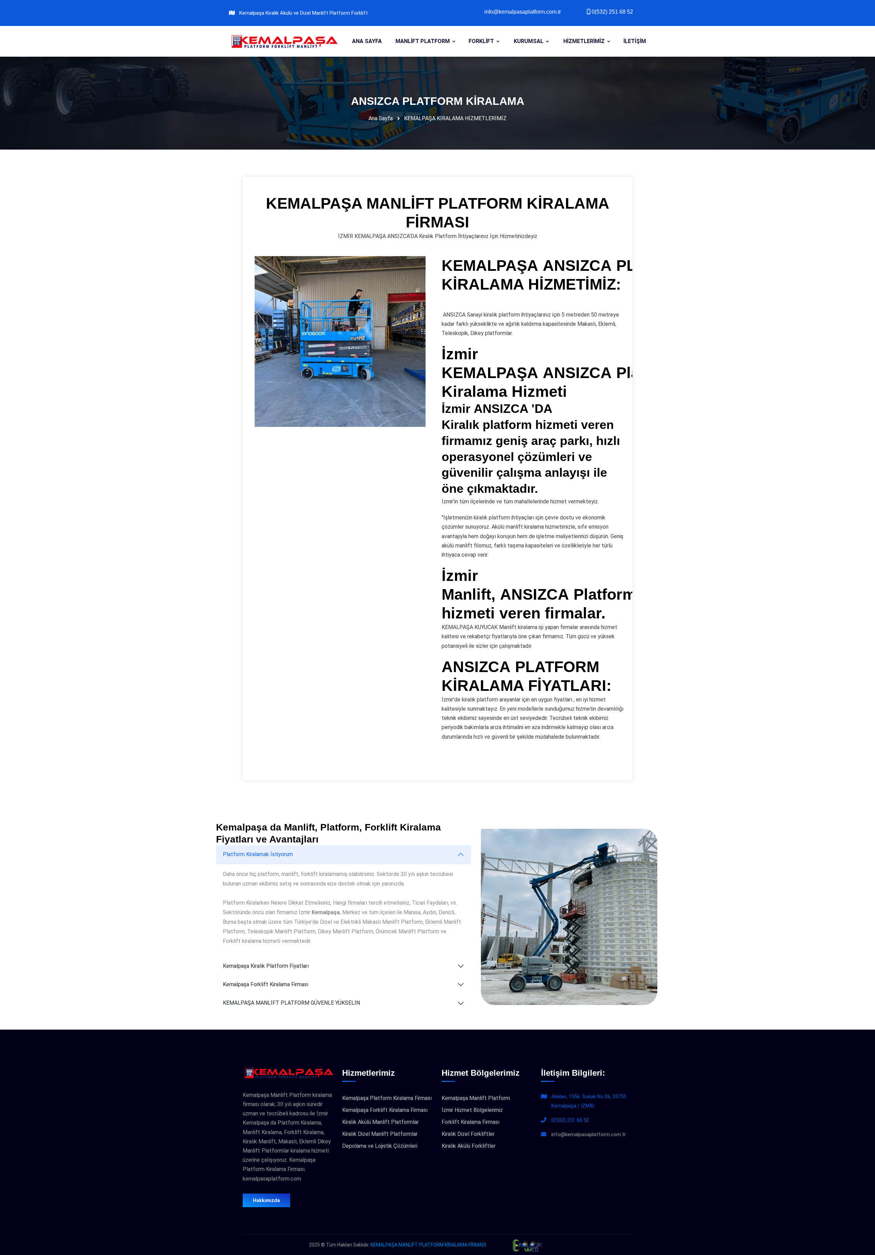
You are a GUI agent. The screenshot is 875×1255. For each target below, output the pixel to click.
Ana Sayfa (380, 118)
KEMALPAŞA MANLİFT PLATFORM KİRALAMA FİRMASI (428, 1244)
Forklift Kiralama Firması (470, 1122)
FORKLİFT (481, 41)
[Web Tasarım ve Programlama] (526, 1244)
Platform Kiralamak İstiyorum (258, 854)
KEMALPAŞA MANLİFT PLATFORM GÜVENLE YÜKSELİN (291, 1003)
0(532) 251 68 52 (570, 1120)
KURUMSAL (528, 41)
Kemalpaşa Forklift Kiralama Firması (265, 984)
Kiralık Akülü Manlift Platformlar (380, 1122)
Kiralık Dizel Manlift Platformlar (380, 1134)
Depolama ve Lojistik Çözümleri (379, 1146)
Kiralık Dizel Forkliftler (468, 1134)
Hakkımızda (266, 1200)
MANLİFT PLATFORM (422, 41)
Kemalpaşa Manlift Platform (476, 1098)
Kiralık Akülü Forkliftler (469, 1146)
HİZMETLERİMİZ (584, 41)
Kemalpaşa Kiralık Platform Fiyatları (266, 966)
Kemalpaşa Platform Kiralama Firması (387, 1098)
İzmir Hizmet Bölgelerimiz (472, 1110)
